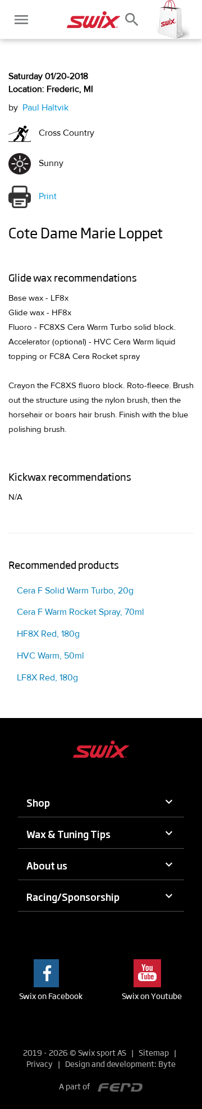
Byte (167, 1063)
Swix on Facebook (50, 995)
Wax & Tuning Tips (68, 834)
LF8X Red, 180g (47, 677)
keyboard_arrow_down (169, 801)
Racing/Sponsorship (73, 897)
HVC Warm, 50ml (50, 655)
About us (46, 865)
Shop (38, 802)
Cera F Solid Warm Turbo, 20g (75, 590)
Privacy (39, 1063)
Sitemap (154, 1052)
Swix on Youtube (152, 995)
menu (21, 20)
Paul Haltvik (45, 107)
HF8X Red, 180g (48, 633)
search (132, 20)
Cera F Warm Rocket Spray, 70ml (80, 612)
